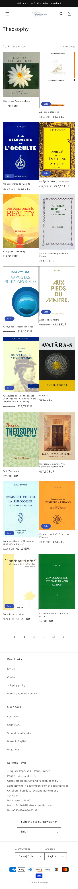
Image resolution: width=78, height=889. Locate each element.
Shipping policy (16, 685)
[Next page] (63, 637)
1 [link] (14, 636)
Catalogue (13, 716)
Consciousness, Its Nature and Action (54, 615)
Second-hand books (19, 733)
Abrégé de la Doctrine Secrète (54, 181)
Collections (14, 724)
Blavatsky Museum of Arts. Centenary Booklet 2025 (52, 465)
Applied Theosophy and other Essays (54, 255)
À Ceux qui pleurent (49, 111)
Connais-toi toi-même (14, 614)
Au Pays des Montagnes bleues (18, 326)
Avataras (43, 395)
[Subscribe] (57, 831)
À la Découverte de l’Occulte (16, 183)
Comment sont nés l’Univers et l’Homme (54, 535)
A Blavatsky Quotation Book (16, 101)
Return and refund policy (22, 693)
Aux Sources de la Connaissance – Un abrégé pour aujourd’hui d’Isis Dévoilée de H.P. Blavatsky (19, 398)
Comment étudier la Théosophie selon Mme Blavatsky (18, 542)
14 (53, 636)
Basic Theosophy (11, 471)
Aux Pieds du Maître (49, 319)
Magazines (13, 749)
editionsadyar (42, 882)
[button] (7, 14)
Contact (12, 677)
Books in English (17, 741)
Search (11, 669)
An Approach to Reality (14, 251)
